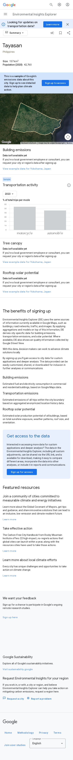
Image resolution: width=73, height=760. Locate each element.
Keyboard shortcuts (28, 143)
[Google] (10, 722)
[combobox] (17, 33)
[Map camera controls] (68, 136)
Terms (69, 143)
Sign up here (10, 617)
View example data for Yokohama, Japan (27, 168)
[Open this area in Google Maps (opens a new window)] (6, 142)
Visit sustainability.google (18, 669)
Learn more (9, 519)
